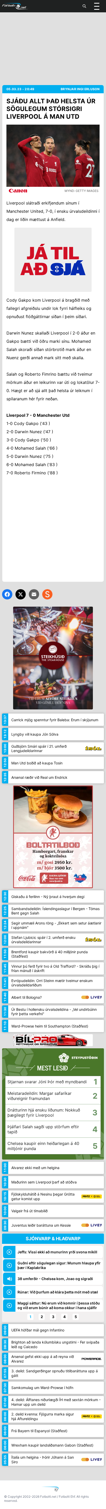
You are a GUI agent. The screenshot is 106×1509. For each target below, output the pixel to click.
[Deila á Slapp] (47, 594)
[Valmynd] (97, 6)
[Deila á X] (20, 594)
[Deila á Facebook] (7, 594)
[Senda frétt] (34, 594)
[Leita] (84, 6)
